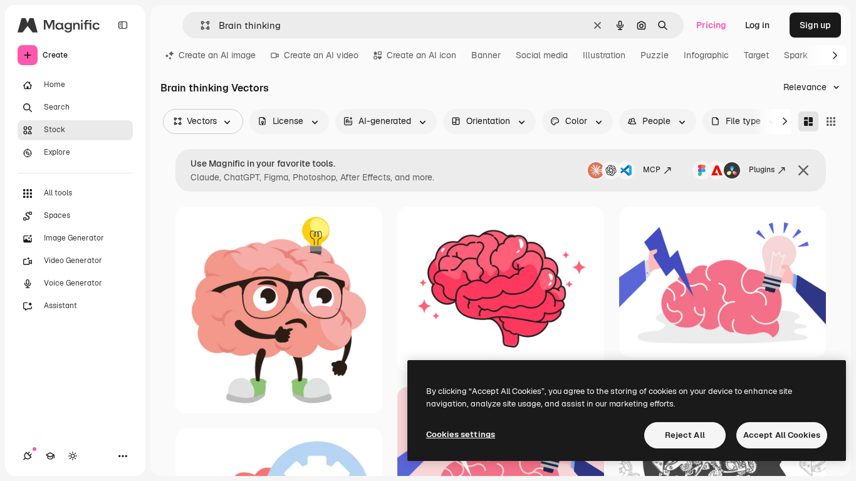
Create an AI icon (421, 55)
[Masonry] (808, 121)
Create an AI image (217, 55)
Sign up (815, 25)
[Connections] (28, 456)
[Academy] (50, 456)
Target (756, 55)
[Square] (831, 121)
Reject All (685, 435)
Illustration (604, 55)
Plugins (762, 170)
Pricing (711, 25)
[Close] (803, 170)
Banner (486, 55)
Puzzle (654, 55)
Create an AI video (321, 55)
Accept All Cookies (781, 435)
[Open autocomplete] (200, 25)
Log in (757, 25)
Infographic (706, 55)
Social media (542, 55)
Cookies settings (460, 434)
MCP (651, 170)
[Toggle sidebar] (123, 25)
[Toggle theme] (73, 456)
